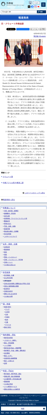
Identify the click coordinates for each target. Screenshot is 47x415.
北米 (6, 314)
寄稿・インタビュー (10, 257)
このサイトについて (10, 236)
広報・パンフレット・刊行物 (13, 259)
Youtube (38, 6)
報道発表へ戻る (9, 200)
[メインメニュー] (43, 4)
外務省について (9, 208)
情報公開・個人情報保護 (12, 376)
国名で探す (7, 327)
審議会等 (7, 221)
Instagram (35, 6)
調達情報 (7, 381)
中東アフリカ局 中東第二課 (13, 183)
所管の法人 (7, 223)
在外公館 (7, 216)
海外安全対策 (8, 338)
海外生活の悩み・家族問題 (12, 348)
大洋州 (7, 312)
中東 (6, 322)
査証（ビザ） (8, 356)
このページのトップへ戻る (35, 193)
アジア (7, 309)
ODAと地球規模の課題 (11, 286)
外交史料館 (7, 234)
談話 (5, 252)
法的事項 (4, 396)
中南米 (7, 317)
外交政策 (6, 272)
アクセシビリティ (15, 396)
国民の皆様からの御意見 (12, 389)
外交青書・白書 (9, 275)
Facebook (32, 6)
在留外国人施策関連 (10, 358)
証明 (5, 363)
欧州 (6, 320)
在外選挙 (7, 353)
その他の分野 (8, 296)
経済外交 (7, 289)
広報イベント (8, 262)
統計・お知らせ (9, 361)
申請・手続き (8, 371)
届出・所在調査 (9, 343)
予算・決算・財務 (10, 226)
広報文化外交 (8, 291)
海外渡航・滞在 (9, 335)
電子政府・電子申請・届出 (12, 374)
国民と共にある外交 (10, 294)
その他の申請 (8, 384)
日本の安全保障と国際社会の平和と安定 (17, 283)
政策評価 (7, 229)
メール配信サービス (10, 386)
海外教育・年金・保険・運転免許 (15, 350)
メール (35, 29)
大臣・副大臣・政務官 (11, 211)
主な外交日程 (8, 278)
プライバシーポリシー (31, 396)
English (36, 3)
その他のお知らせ (10, 265)
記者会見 (7, 247)
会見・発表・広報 (10, 244)
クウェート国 (8, 177)
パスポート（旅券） (10, 340)
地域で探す (7, 307)
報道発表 (7, 249)
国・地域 (6, 304)
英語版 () (40, 36)
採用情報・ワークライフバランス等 (15, 218)
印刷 (43, 29)
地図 (22, 409)
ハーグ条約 (7, 345)
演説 (5, 254)
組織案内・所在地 (10, 213)
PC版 (30, 2)
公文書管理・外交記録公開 (12, 379)
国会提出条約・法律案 (11, 231)
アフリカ (8, 325)
